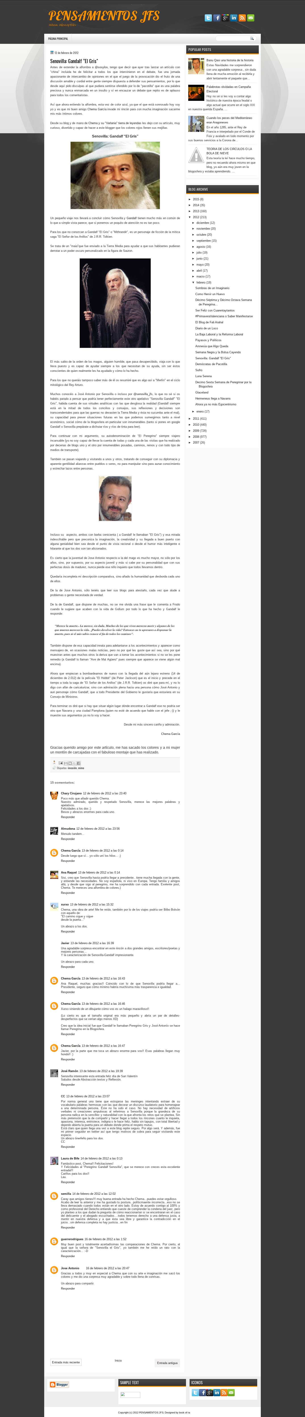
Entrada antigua (167, 1363)
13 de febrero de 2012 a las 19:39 (101, 1071)
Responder (68, 817)
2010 (196, 424)
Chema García (97, 109)
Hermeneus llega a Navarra (212, 398)
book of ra (184, 1412)
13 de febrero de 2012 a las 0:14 (102, 850)
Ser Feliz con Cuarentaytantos (215, 310)
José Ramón (69, 1071)
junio (199, 258)
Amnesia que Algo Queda (211, 346)
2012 (196, 217)
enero (200, 411)
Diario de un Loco (206, 328)
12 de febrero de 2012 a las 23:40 (104, 793)
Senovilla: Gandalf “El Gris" (213, 358)
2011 (196, 418)
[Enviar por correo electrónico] (66, 763)
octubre (201, 234)
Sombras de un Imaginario (212, 288)
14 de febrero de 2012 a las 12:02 (94, 1193)
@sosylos (101, 67)
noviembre (203, 228)
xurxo (65, 904)
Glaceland (201, 392)
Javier (65, 943)
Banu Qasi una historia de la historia (230, 60)
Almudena (68, 828)
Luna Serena (203, 376)
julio (199, 252)
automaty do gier (53, 2)
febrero (200, 282)
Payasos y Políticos (208, 340)
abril (199, 270)
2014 (196, 205)
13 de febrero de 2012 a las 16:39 (92, 943)
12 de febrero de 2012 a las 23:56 (98, 828)
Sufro (198, 370)
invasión (72, 768)
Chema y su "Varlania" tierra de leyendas (115, 123)
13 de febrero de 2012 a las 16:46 (103, 1003)
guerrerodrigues (72, 1239)
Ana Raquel (69, 872)
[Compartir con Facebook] (78, 763)
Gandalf (132, 218)
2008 (196, 436)
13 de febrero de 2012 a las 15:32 (91, 904)
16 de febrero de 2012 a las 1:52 (105, 1239)
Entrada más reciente (66, 1362)
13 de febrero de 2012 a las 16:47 (103, 1045)
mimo (81, 768)
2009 (196, 430)
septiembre (203, 240)
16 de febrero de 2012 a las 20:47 (107, 1268)
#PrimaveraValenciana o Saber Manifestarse (224, 316)
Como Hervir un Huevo (210, 294)
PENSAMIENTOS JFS (104, 15)
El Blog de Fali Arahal (209, 322)
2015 (196, 199)
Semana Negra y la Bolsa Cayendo (218, 352)
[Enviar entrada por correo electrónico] (60, 762)
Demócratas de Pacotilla (211, 364)
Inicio (118, 1360)
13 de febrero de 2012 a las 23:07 (88, 1096)
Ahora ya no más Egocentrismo (215, 404)
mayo (200, 264)
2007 (196, 442)
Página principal (58, 38)
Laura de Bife (70, 1158)
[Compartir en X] (74, 763)
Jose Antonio (70, 1268)
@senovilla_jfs (143, 394)
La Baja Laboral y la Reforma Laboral (219, 334)
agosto (200, 246)
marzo (200, 276)
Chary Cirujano (71, 793)
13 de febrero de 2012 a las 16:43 (103, 978)
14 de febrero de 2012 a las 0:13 (101, 1158)
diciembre (202, 222)
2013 (196, 211)
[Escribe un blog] (70, 763)
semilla (66, 1193)
